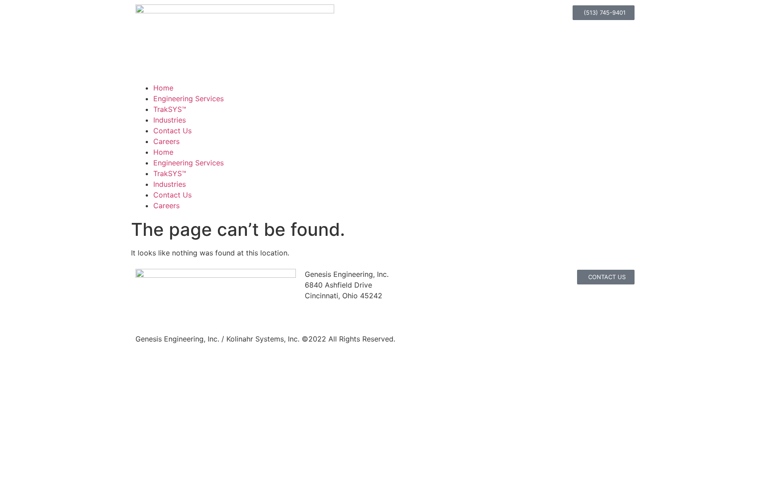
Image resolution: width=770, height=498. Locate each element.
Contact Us (172, 130)
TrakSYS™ (169, 109)
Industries (169, 119)
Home (163, 87)
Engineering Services (188, 98)
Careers (166, 141)
